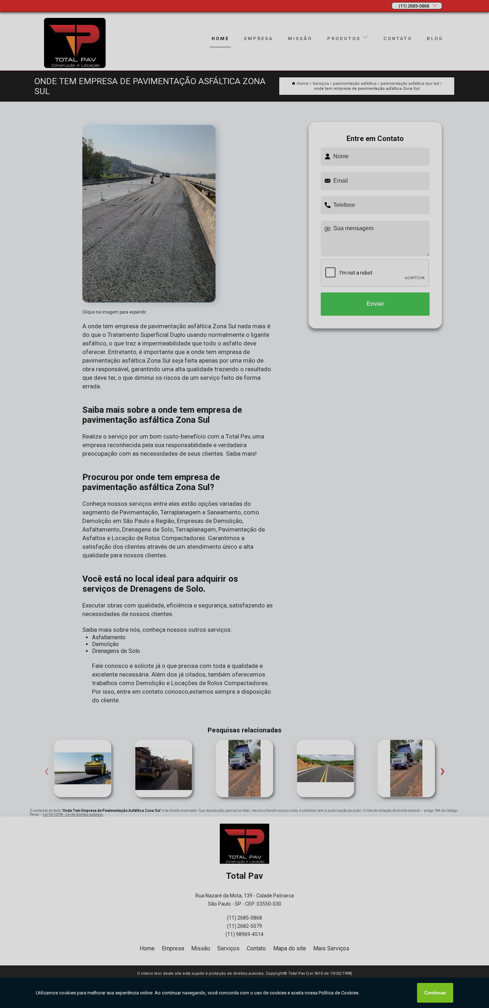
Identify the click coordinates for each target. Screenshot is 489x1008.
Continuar (435, 992)
